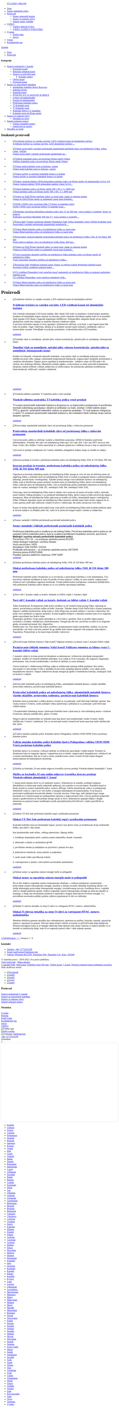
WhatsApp (21, 1034)
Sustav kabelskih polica (17, 11)
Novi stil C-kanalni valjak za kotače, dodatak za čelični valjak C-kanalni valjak (60, 600)
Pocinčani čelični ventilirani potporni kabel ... (33, 267)
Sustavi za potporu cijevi (18, 116)
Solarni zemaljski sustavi (24, 124)
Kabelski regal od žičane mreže (27, 113)
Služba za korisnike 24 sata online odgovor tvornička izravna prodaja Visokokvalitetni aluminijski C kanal (54, 776)
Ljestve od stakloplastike (24, 97)
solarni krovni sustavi (22, 126)
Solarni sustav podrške (23, 21)
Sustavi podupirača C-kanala (20, 66)
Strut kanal (21, 965)
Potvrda (4, 1015)
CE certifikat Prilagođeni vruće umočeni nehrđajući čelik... (39, 277)
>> (19, 938)
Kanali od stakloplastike (24, 100)
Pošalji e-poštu (8, 1031)
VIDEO (10, 24)
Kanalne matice (26, 77)
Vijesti (10, 40)
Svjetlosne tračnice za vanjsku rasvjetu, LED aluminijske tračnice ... (44, 144)
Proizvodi (11, 13)
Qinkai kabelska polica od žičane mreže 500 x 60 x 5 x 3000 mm (42, 191)
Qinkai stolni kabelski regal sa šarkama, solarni (34, 169)
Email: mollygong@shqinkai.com (22, 952)
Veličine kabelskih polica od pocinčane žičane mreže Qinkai (40, 161)
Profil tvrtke (18, 34)
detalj (18, 334)
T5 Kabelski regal (21, 108)
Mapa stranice (23, 962)
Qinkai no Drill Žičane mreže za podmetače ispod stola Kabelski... (43, 199)
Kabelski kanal (19, 92)
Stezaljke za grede (15, 129)
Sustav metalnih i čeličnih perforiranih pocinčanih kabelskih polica (52, 525)
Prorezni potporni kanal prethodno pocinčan (91, 965)
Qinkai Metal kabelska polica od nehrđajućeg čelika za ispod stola (43, 232)
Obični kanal (19, 79)
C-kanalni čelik (8, 965)
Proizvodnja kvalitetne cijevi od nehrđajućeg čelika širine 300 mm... (44, 242)
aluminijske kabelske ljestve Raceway (30, 87)
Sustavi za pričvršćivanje (24, 74)
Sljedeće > (13, 938)
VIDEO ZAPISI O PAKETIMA (28, 29)
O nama (10, 32)
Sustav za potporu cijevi (24, 19)
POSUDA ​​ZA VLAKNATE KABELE (31, 95)
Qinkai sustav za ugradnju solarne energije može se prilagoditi (50, 877)
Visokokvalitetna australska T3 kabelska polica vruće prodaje (49, 399)
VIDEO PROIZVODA (24, 27)
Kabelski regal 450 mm (38, 965)
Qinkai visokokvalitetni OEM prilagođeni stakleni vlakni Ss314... (43, 184)
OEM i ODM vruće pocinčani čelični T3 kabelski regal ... (39, 206)
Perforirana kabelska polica (25, 103)
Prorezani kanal (20, 82)
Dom (9, 8)
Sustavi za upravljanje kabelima (21, 84)
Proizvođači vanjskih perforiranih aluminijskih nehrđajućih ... (41, 224)
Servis (15, 37)
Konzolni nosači (20, 69)
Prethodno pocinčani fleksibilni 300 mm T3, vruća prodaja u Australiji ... (46, 217)
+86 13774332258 (9, 1036)
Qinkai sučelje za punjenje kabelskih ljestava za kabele (38, 176)
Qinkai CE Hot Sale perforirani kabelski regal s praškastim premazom (55, 819)
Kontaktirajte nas (14, 42)
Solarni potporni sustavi (18, 121)
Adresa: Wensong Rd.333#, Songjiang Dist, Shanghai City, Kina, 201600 (40, 954)
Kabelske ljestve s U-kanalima (26, 110)
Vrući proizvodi (8, 962)
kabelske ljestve (20, 90)
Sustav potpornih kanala (24, 16)
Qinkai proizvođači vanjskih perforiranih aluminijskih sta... (39, 154)
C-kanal (66, 965)
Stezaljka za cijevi (21, 118)
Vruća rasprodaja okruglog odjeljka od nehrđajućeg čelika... (40, 260)
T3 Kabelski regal (21, 105)
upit (14, 334)
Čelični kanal (56, 965)
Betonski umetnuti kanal (24, 71)
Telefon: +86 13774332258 (19, 949)
